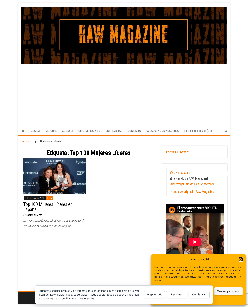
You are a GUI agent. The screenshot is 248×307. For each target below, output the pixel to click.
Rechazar (177, 294)
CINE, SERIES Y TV (89, 131)
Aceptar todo (154, 294)
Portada (25, 141)
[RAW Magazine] (23, 130)
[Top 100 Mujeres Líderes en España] (54, 175)
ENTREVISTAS (114, 131)
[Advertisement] (124, 91)
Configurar (199, 294)
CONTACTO (134, 131)
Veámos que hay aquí (228, 291)
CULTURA (67, 131)
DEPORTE (51, 131)
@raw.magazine (180, 172)
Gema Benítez (35, 215)
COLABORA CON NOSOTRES (162, 131)
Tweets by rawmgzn (177, 152)
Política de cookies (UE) (198, 131)
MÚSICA (35, 131)
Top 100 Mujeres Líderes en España (47, 207)
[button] (241, 259)
